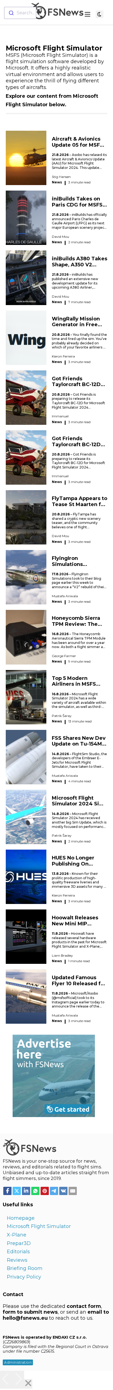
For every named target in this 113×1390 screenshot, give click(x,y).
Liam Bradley (62, 955)
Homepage (21, 1218)
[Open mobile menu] (87, 14)
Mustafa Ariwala (65, 596)
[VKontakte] (63, 1191)
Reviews (17, 1260)
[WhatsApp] (35, 1191)
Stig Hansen (61, 177)
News (57, 182)
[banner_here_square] (54, 1076)
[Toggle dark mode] (99, 14)
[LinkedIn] (26, 1191)
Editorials (18, 1252)
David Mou (60, 237)
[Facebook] (7, 1191)
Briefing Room (25, 1268)
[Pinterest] (45, 1191)
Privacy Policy (24, 1277)
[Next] (18, 1380)
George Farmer (64, 656)
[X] (17, 1191)
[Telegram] (54, 1191)
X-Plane (16, 1235)
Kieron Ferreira (63, 356)
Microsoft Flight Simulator (39, 1226)
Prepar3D (19, 1243)
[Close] (28, 1384)
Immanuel (60, 416)
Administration (18, 1362)
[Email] (73, 1191)
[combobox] (20, 13)
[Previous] (6, 1380)
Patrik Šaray (62, 716)
